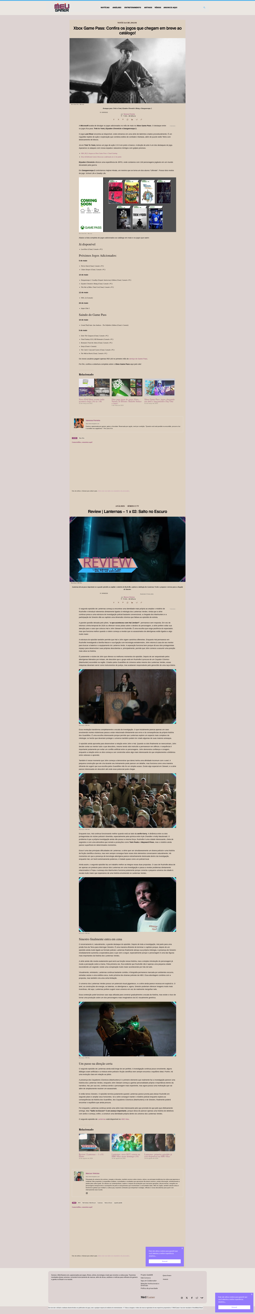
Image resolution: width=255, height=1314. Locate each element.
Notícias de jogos (127, 23)
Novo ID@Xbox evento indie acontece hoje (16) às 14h (91, 400)
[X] (118, 119)
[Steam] (202, 1298)
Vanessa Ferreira (129, 114)
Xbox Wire (81, 438)
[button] (204, 7)
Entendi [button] (234, 1307)
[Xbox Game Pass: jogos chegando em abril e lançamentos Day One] (159, 387)
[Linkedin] (132, 119)
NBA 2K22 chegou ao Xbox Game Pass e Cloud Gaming (99, 153)
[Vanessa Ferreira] (79, 424)
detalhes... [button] (222, 1302)
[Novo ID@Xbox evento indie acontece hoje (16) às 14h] (94, 387)
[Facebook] (114, 119)
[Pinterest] (123, 119)
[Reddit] (197, 1298)
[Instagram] (182, 1298)
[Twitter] (187, 1298)
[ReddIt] (137, 119)
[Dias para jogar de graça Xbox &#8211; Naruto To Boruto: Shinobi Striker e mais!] (127, 387)
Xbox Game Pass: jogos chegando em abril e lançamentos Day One (159, 400)
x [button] (251, 1294)
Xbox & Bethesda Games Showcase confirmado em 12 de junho (101, 157)
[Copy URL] (141, 119)
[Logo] (62, 7)
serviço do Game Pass (138, 359)
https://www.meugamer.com (92, 423)
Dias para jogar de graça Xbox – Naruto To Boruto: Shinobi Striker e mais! (127, 401)
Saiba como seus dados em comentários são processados (113, 491)
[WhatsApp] (127, 119)
